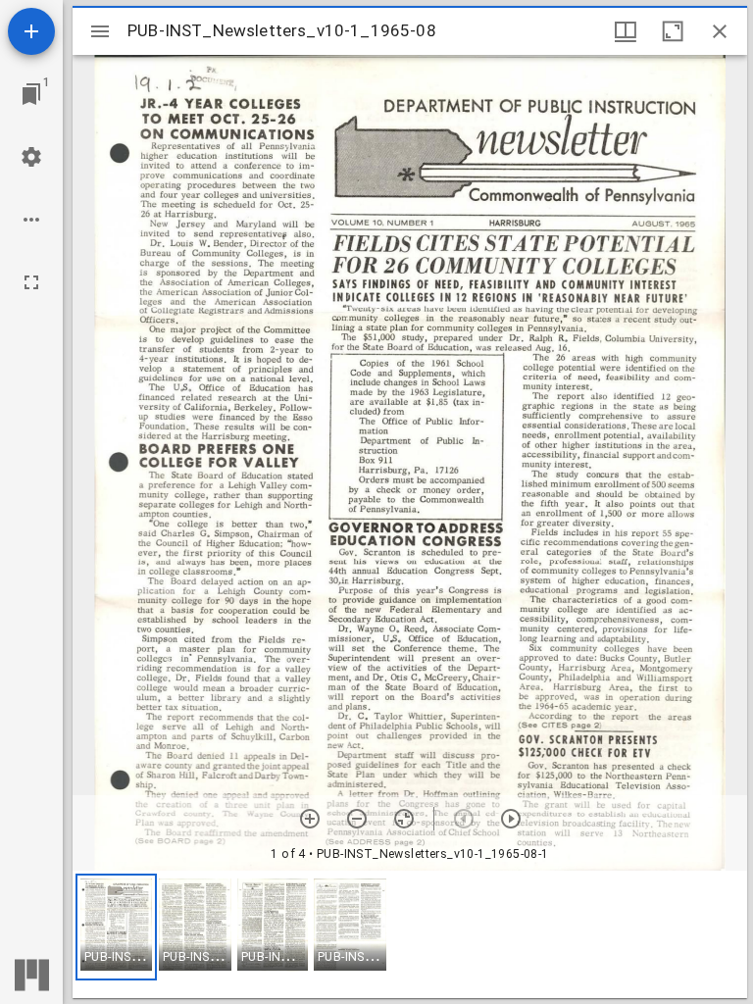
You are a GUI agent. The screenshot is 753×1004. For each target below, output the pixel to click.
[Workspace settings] (31, 156)
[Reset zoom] (403, 818)
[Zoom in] (309, 818)
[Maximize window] (672, 31)
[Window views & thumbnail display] (625, 31)
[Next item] (510, 818)
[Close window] (719, 31)
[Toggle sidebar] (100, 31)
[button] (116, 927)
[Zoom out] (356, 818)
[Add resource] (31, 31)
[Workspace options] (31, 219)
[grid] (410, 934)
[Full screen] (31, 282)
